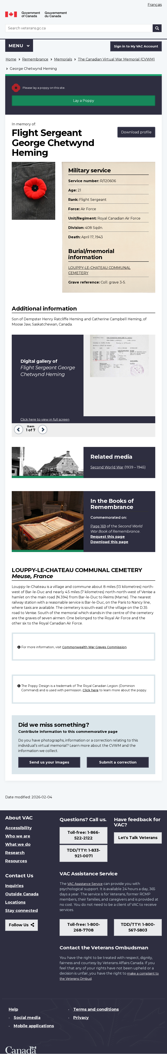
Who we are (17, 836)
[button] (18, 429)
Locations (15, 902)
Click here (91, 690)
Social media (27, 1017)
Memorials (63, 59)
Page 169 (98, 526)
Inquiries (14, 885)
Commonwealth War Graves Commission (94, 647)
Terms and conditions (96, 1009)
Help (13, 1009)
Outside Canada (21, 894)
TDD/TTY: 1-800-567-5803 (138, 927)
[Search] (157, 28)
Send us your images (49, 762)
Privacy (81, 1017)
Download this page (109, 542)
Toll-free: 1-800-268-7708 (83, 927)
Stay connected (21, 910)
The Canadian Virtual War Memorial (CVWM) (116, 59)
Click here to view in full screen (44, 419)
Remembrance (35, 59)
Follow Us (23, 926)
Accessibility (18, 828)
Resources (16, 861)
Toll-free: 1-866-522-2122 (83, 835)
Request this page (107, 537)
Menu (16, 45)
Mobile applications (34, 1026)
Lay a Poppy (83, 101)
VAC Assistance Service (85, 884)
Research (15, 852)
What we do (17, 844)
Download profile (136, 132)
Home (11, 59)
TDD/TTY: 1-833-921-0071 (83, 853)
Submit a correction (118, 762)
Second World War (107, 467)
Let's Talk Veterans (137, 837)
